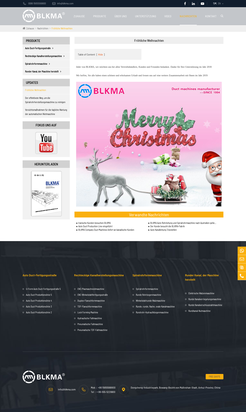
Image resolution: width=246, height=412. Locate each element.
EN (219, 3)
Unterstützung (145, 16)
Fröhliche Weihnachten (62, 28)
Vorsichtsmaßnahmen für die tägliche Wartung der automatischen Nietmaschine (46, 111)
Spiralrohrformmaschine (36, 63)
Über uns (120, 16)
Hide (100, 54)
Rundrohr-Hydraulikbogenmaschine (152, 312)
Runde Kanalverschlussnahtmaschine (205, 305)
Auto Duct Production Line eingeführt (95, 226)
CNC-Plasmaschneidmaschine (90, 289)
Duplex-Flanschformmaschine (91, 300)
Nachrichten (188, 16)
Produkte (99, 16)
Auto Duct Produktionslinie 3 (39, 306)
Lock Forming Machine (87, 312)
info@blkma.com (62, 3)
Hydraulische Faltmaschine (89, 318)
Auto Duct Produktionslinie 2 (39, 312)
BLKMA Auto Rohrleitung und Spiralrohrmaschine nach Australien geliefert (183, 223)
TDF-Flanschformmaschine (89, 306)
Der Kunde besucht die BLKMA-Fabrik (167, 226)
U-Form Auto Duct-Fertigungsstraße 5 (43, 289)
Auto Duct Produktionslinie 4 (39, 300)
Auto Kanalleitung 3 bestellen (163, 230)
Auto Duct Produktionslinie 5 (39, 294)
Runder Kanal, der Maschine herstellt (42, 71)
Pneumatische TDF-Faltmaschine (92, 330)
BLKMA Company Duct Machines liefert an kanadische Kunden (106, 230)
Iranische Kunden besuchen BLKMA (94, 223)
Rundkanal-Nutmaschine (199, 310)
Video (167, 16)
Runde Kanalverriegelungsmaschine (204, 299)
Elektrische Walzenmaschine (201, 293)
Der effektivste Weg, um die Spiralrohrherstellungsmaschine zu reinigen (45, 100)
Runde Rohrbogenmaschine (148, 294)
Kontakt (211, 16)
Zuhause (79, 16)
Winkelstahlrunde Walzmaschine (150, 300)
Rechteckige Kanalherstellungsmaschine (43, 56)
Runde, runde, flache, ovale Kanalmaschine (155, 306)
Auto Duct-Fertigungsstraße (38, 48)
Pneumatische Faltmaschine (90, 324)
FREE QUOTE (214, 376)
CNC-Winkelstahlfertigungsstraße (92, 294)
